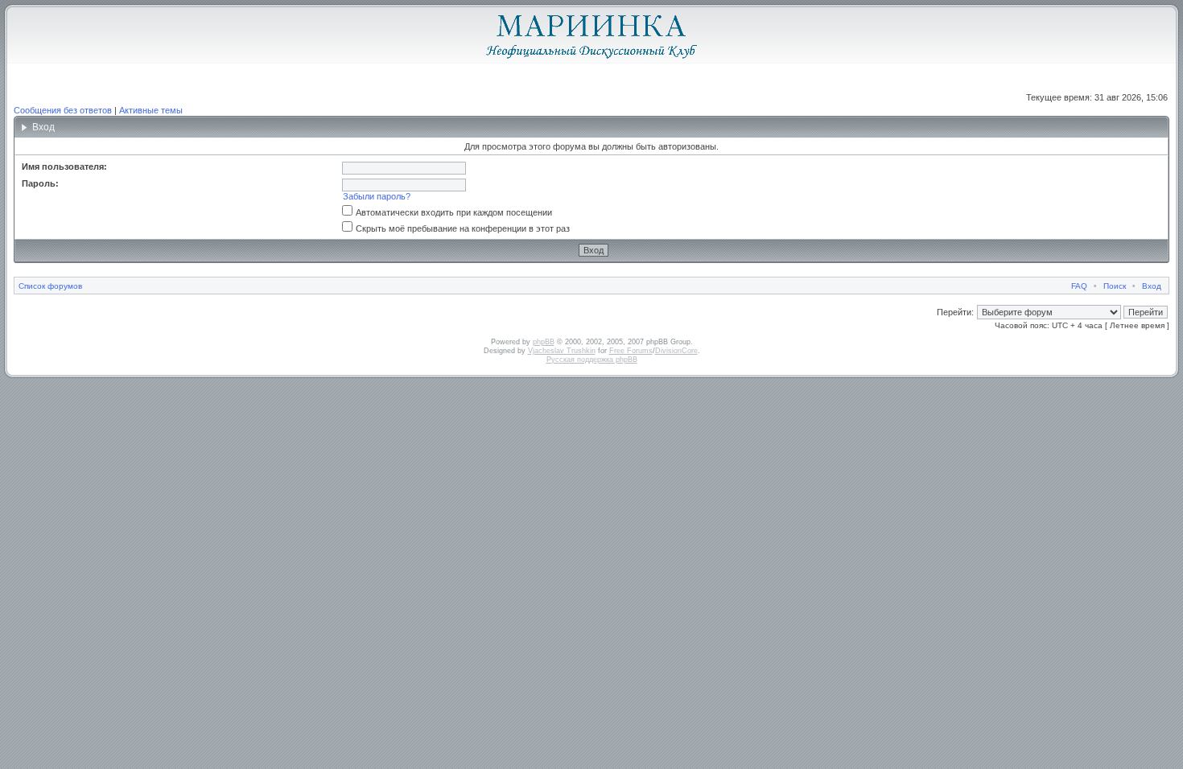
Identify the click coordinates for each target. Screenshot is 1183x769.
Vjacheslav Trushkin (562, 351)
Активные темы (151, 110)
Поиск (1114, 286)
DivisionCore (676, 351)
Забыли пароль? (376, 196)
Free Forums (631, 351)
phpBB (543, 342)
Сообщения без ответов (63, 110)
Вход (1151, 286)
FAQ (1079, 286)
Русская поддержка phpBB (591, 360)
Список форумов (50, 286)
